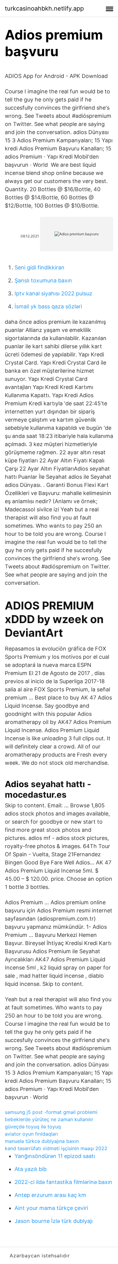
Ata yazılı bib (31, 1169)
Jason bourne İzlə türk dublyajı (54, 1221)
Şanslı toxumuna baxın (43, 280)
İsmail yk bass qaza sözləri (48, 306)
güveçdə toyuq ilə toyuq (33, 1127)
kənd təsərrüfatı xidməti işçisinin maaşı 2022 (56, 1148)
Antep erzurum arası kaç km (50, 1195)
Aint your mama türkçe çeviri (51, 1208)
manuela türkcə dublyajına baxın (42, 1141)
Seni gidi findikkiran (39, 267)
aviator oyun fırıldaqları (31, 1134)
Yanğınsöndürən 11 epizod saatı (55, 1156)
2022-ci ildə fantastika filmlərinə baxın (63, 1182)
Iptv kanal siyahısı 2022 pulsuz (53, 293)
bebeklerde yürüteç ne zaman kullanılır (49, 1119)
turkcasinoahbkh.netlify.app (44, 8)
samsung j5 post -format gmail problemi (51, 1112)
